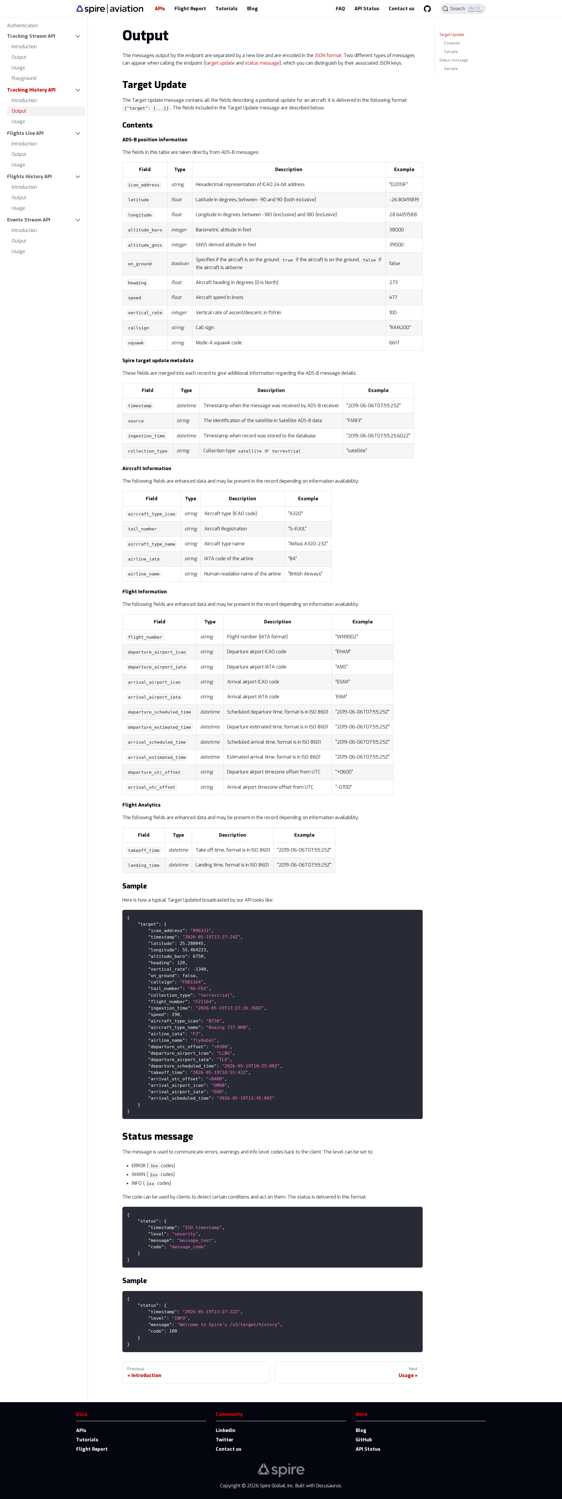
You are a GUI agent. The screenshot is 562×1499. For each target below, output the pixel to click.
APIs (160, 9)
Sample (451, 51)
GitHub (364, 1440)
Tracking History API (31, 90)
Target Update (451, 34)
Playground (24, 78)
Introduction (24, 47)
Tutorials (226, 9)
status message (262, 63)
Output (19, 57)
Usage (18, 68)
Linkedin (225, 1430)
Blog (252, 9)
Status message (453, 60)
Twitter (224, 1440)
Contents (452, 43)
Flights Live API (25, 133)
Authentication (22, 26)
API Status (366, 9)
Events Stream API (28, 220)
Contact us (401, 9)
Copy (413, 916)
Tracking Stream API (31, 36)
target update (220, 63)
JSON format (328, 55)
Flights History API (29, 176)
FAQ (340, 9)
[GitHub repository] (427, 8)
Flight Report (190, 9)
